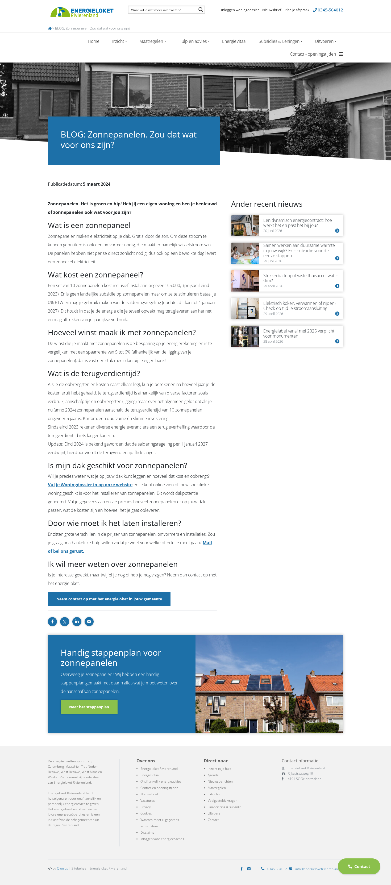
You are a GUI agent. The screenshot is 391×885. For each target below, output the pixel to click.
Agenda (213, 775)
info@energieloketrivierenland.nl (319, 869)
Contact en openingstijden (159, 788)
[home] (50, 28)
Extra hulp (215, 794)
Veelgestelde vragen (222, 800)
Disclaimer (148, 832)
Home (93, 41)
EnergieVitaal (234, 41)
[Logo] (82, 12)
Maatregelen (151, 41)
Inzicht (118, 41)
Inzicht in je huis (219, 768)
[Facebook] (242, 869)
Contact (213, 819)
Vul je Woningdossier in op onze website (90, 485)
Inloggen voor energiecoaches (162, 839)
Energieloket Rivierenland (159, 768)
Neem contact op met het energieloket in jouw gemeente (109, 598)
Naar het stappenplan (89, 706)
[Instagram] (250, 869)
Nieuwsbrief (271, 9)
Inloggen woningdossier (240, 9)
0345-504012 (330, 10)
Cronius (62, 868)
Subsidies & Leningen (279, 41)
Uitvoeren (324, 41)
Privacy (145, 807)
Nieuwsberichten (220, 781)
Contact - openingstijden (313, 54)
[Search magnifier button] (201, 9)
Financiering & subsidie (225, 807)
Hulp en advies (192, 41)
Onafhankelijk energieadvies (160, 781)
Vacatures (147, 800)
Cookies (146, 813)
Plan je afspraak (297, 9)
